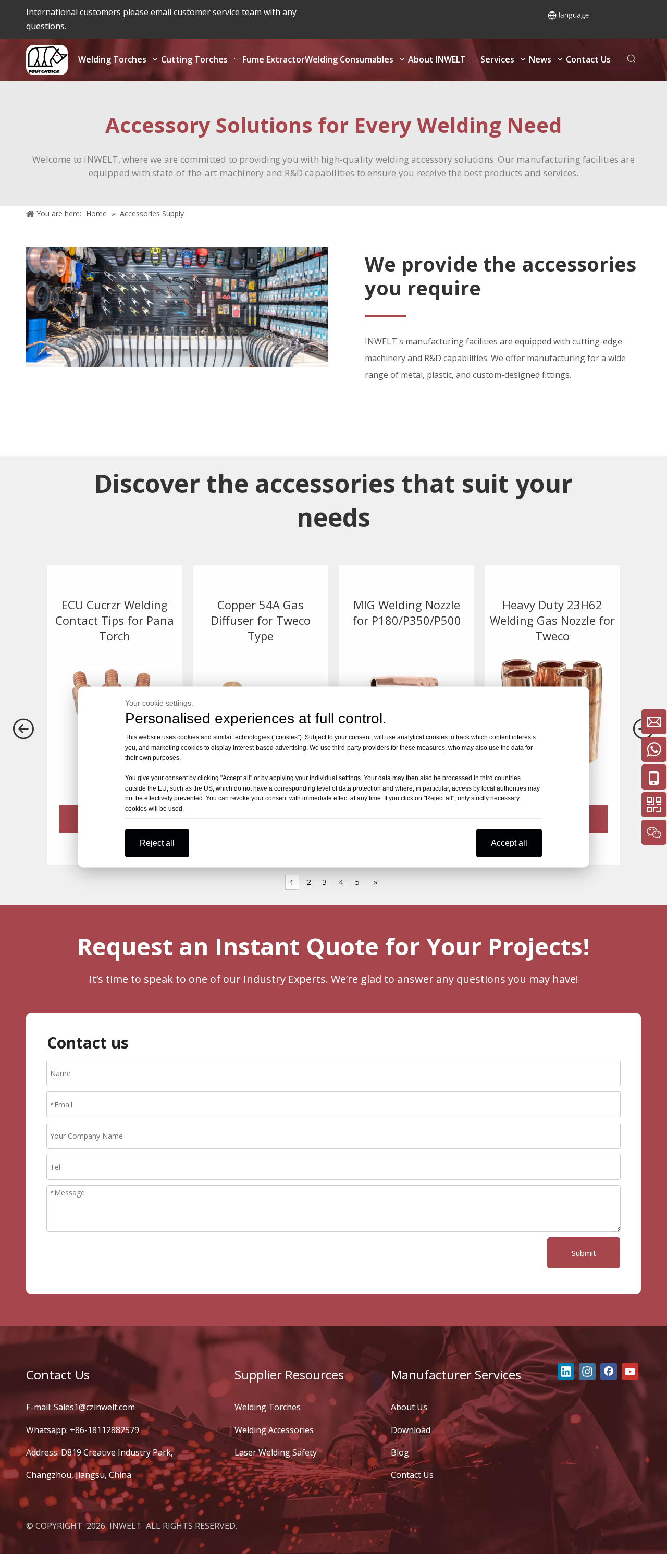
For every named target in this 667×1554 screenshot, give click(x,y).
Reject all (157, 842)
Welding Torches (267, 1407)
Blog (400, 1452)
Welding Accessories (274, 1430)
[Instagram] (587, 1371)
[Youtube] (630, 1371)
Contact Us (412, 1475)
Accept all (509, 842)
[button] (23, 730)
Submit (584, 1253)
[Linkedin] (566, 1371)
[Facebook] (608, 1371)
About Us (409, 1407)
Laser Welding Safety (275, 1452)
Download (410, 1430)
